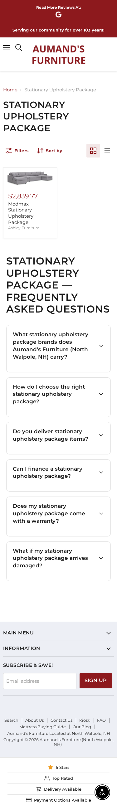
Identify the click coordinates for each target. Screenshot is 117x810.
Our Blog (82, 726)
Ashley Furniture (23, 228)
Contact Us (61, 720)
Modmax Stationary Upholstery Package (20, 213)
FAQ (101, 720)
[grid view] (93, 151)
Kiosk (84, 720)
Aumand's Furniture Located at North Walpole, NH (58, 733)
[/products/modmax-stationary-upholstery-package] (30, 178)
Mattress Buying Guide (42, 726)
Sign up (96, 680)
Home (10, 89)
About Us (34, 720)
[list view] (107, 151)
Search (11, 720)
